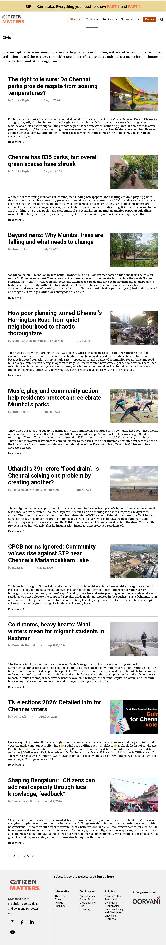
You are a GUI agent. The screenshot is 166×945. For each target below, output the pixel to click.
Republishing (112, 906)
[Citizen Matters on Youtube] (12, 932)
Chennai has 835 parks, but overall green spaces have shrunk (53, 160)
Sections (108, 19)
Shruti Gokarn (21, 249)
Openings (60, 906)
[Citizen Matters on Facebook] (22, 922)
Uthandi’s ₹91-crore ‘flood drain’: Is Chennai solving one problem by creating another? (53, 475)
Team (58, 899)
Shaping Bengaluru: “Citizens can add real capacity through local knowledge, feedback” (51, 787)
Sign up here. (105, 876)
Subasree (17, 567)
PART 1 (113, 6)
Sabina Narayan (22, 340)
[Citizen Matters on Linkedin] (32, 922)
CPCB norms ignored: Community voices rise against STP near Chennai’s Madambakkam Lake (52, 553)
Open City (85, 909)
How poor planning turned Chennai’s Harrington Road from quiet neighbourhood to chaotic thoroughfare (55, 323)
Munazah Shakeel (23, 645)
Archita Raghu (21, 100)
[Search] (162, 20)
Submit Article (130, 19)
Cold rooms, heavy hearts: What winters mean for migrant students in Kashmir (56, 631)
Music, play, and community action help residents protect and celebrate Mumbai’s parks (54, 397)
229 (26, 856)
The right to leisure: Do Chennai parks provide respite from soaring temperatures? (53, 86)
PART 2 (134, 6)
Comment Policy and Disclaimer (114, 911)
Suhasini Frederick (50, 340)
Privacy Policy (113, 896)
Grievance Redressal (110, 917)
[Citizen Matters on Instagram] (12, 922)
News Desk (19, 716)
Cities (73, 19)
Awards (59, 902)
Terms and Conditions (111, 901)
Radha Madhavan (23, 489)
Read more (15, 141)
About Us (60, 896)
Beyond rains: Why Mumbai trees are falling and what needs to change (55, 238)
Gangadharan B (22, 801)
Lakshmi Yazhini (51, 489)
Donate (149, 19)
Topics (91, 19)
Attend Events (88, 899)
